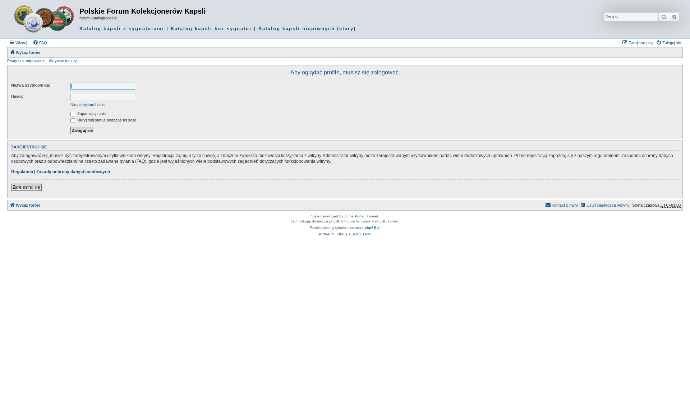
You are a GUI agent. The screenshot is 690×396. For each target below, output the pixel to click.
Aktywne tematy (63, 61)
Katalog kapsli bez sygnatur (211, 28)
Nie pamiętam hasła (87, 104)
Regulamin (22, 171)
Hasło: (17, 96)
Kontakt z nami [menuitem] (565, 205)
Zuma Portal (354, 216)
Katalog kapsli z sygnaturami (121, 28)
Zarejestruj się (26, 187)
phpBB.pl (372, 228)
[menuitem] (40, 42)
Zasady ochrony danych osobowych (73, 171)
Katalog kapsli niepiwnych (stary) (307, 28)
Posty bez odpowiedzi (26, 61)
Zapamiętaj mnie (91, 113)
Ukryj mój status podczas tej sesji (106, 120)
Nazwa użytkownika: (30, 85)
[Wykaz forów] (44, 19)
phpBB (335, 221)
